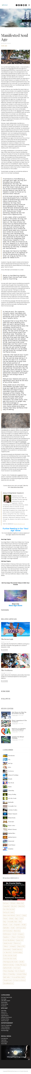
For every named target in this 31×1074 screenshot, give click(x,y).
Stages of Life (21, 946)
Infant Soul (14, 542)
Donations (10, 849)
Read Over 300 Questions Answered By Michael (19, 729)
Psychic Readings (17, 952)
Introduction (11, 755)
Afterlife (21, 961)
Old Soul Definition (10, 574)
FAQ (9, 759)
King (4, 921)
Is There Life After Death (9, 955)
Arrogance (20, 934)
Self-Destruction (7, 931)
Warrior (5, 918)
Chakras (5, 946)
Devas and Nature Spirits (18, 977)
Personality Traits (12, 921)
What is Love (17, 943)
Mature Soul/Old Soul (9, 915)
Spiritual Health (7, 968)
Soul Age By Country (8, 912)
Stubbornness (7, 934)
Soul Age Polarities (12, 558)
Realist (13, 927)
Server (18, 915)
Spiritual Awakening (8, 964)
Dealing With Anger (21, 964)
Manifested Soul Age (19, 550)
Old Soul (15, 543)
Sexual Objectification (8, 940)
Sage (16, 918)
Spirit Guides (6, 977)
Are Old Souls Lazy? (13, 570)
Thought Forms (7, 980)
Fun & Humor (11, 845)
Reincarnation (6, 949)
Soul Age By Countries (10, 548)
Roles (9, 767)
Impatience (6, 937)
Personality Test (12, 806)
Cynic (10, 924)
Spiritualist (6, 927)
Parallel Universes (17, 949)
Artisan (24, 915)
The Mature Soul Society (20, 552)
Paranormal (11, 841)
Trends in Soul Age (13, 557)
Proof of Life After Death (9, 958)
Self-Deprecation (21, 927)
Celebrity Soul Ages (6, 553)
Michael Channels (12, 814)
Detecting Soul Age (7, 552)
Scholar (11, 918)
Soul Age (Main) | (6, 542)
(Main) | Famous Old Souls (13, 564)
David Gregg (15, 715)
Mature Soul (8, 543)
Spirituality (11, 802)
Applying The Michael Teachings (18, 737)
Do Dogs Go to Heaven (19, 980)
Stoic (20, 921)
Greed (14, 934)
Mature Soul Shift (6, 545)
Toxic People (17, 968)
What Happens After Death (10, 961)
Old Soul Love (23, 565)
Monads (10, 779)
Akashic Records (7, 943)
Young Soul (6, 906)
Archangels (13, 946)
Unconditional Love (8, 983)
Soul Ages (5, 903)
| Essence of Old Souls (11, 565)
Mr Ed (3, 641)
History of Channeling (9, 974)
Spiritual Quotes (12, 837)
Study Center (11, 825)
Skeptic (5, 924)
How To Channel (19, 971)
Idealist (24, 924)
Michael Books (11, 817)
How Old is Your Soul (8, 909)
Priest (21, 918)
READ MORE (4, 650)
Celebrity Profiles (12, 810)
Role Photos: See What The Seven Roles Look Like (19, 712)
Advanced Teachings (13, 775)
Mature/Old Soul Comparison (15, 567)
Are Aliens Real (7, 952)
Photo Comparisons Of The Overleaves (19, 721)
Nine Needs (11, 782)
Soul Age (4, 45)
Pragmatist (17, 924)
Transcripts (11, 821)
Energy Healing (12, 794)
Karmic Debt (19, 940)
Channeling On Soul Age (19, 545)
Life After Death (12, 798)
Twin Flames (21, 937)
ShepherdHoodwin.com (19, 523)
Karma (9, 786)
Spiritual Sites (11, 833)
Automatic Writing (21, 974)
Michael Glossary (12, 829)
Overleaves (11, 771)
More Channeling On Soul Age (10, 547)
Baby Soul (21, 542)
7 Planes (13, 937)
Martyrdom (17, 931)
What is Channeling (8, 971)
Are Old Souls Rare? (13, 569)
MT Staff (3, 673)
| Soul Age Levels (22, 543)
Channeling (11, 790)
